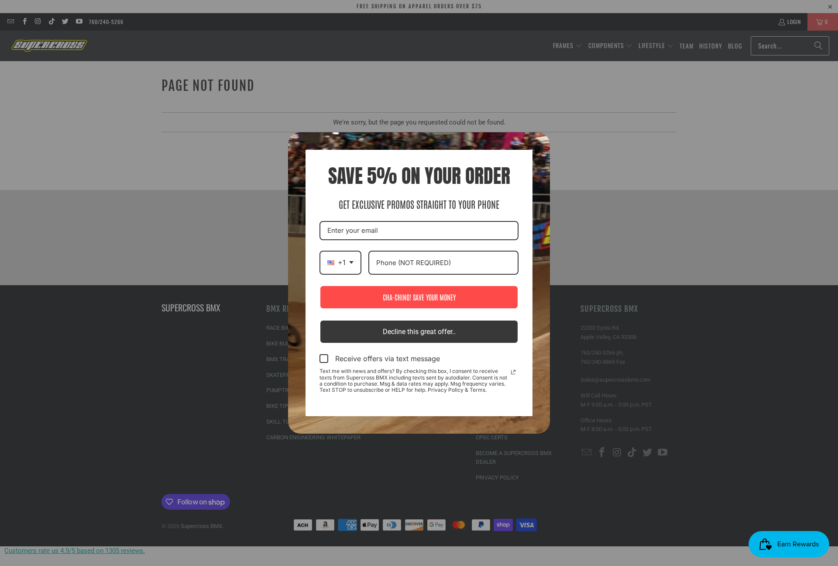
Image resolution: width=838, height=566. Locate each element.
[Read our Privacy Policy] (513, 372)
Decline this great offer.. (419, 332)
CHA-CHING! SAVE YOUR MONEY (419, 297)
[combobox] (340, 263)
